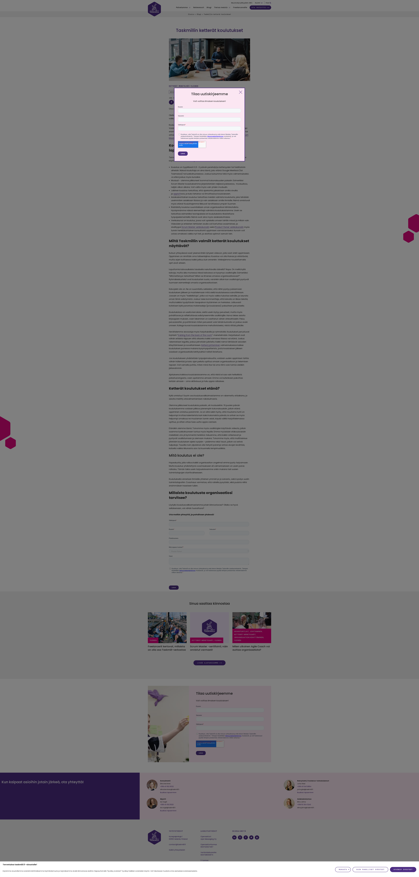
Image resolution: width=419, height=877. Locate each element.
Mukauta (343, 869)
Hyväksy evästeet (403, 869)
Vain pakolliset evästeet (370, 869)
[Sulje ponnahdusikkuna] (240, 92)
